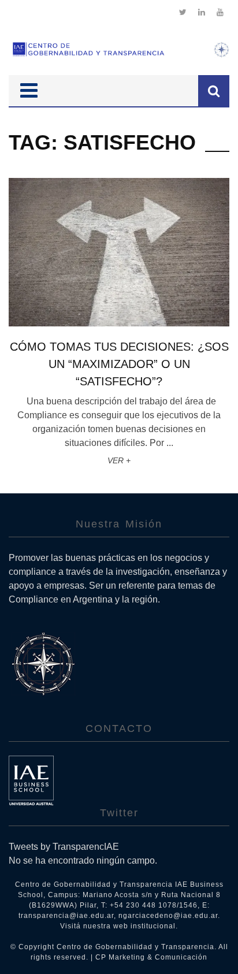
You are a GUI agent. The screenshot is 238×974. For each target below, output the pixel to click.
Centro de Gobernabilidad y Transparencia (135, 947)
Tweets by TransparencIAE (64, 847)
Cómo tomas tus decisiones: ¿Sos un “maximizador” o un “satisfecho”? (119, 364)
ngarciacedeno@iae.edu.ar (168, 916)
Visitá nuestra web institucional (118, 926)
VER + (119, 460)
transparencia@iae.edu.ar (66, 916)
